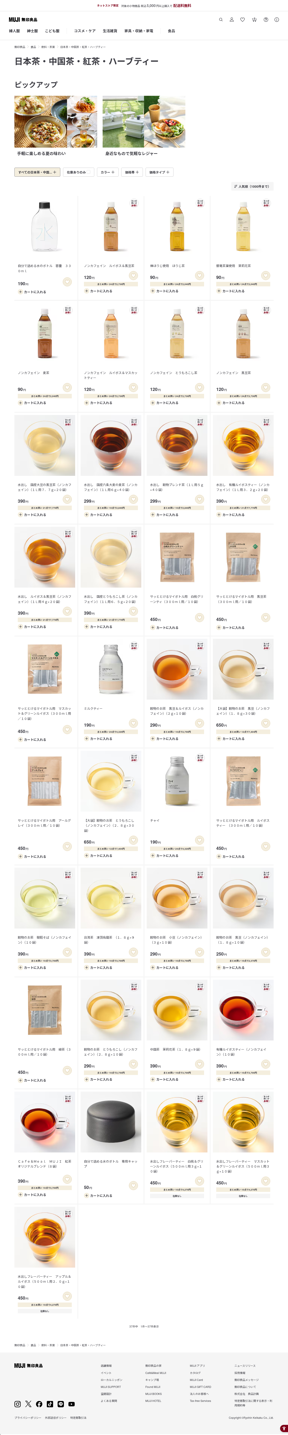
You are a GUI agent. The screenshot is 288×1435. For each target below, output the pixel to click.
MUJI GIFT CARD (200, 1387)
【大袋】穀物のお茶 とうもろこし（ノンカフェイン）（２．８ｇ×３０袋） (109, 825)
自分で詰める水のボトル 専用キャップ (110, 1163)
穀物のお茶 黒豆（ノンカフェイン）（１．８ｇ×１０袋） (243, 939)
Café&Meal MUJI (155, 1373)
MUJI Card (196, 1380)
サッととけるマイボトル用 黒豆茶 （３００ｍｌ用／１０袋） (243, 599)
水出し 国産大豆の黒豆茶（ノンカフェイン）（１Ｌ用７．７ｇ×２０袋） (44, 487)
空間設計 (106, 1394)
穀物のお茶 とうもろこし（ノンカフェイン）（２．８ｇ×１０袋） (110, 1051)
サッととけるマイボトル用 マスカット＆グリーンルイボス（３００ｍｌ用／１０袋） (44, 713)
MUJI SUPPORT (111, 1387)
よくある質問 (109, 1401)
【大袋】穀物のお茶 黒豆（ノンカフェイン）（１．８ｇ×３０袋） (243, 711)
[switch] (67, 281)
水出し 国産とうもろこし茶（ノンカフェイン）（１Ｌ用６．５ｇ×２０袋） (111, 599)
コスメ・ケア (85, 30)
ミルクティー (93, 708)
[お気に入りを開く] (242, 19)
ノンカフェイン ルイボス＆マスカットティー (110, 375)
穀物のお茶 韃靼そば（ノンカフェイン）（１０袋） (44, 939)
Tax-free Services (200, 1401)
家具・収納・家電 (138, 30)
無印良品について (245, 1387)
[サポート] (277, 19)
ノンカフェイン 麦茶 (33, 372)
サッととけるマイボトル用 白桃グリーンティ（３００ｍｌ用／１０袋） (176, 599)
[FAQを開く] (266, 19)
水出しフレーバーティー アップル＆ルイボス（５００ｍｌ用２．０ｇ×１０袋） (44, 1281)
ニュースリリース (245, 1365)
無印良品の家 (153, 1365)
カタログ (195, 1373)
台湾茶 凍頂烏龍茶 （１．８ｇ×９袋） (109, 939)
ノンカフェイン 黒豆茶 (233, 372)
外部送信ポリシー (56, 1417)
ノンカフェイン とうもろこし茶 (173, 372)
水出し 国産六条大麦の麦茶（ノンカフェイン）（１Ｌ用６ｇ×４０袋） (110, 487)
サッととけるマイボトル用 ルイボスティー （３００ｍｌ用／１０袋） (243, 823)
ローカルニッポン (111, 1380)
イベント (106, 1373)
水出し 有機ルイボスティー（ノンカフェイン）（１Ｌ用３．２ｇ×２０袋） (243, 487)
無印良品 (19, 47)
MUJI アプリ (197, 1365)
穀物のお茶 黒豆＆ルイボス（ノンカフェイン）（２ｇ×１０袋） (177, 711)
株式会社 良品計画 (246, 1394)
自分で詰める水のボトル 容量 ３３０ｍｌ (44, 268)
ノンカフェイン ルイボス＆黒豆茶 (109, 265)
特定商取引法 (78, 1417)
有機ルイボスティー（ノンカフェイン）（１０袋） (241, 1051)
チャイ (155, 820)
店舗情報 (106, 1365)
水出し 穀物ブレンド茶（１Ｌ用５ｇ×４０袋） (177, 487)
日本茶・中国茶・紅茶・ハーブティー (83, 47)
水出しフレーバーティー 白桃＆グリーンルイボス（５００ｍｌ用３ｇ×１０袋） (176, 1166)
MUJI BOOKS (153, 1394)
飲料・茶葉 (48, 47)
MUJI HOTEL (153, 1401)
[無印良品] (28, 1365)
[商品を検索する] (221, 19)
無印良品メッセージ (246, 1380)
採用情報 (239, 1373)
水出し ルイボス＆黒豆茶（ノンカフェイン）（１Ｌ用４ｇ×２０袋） (44, 599)
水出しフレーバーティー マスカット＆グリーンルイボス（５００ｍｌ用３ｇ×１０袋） (243, 1166)
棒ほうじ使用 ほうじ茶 (167, 265)
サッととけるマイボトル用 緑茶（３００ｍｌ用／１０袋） (44, 1051)
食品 (171, 30)
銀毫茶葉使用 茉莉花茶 (233, 265)
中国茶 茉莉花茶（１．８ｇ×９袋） (176, 1049)
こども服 (52, 30)
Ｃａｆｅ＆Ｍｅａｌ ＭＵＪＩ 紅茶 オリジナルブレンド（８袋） (46, 1163)
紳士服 (32, 30)
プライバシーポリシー (27, 1417)
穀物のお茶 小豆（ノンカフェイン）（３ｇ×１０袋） (177, 939)
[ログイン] (232, 19)
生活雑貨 (110, 30)
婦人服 (14, 30)
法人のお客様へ (199, 1394)
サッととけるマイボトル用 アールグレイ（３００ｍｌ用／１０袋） (44, 823)
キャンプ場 (152, 1380)
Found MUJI (152, 1387)
